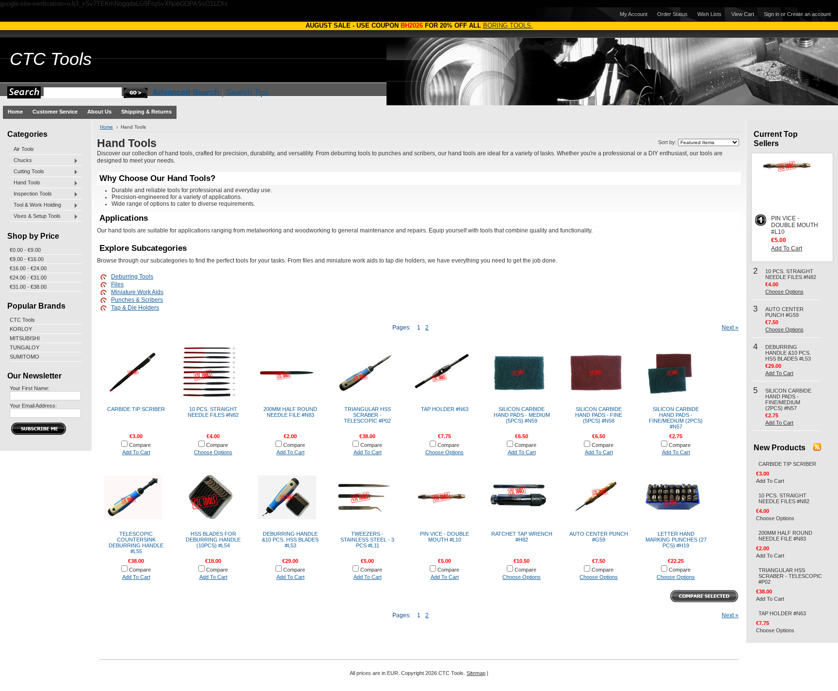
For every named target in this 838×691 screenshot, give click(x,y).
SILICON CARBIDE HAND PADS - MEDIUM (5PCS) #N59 (522, 415)
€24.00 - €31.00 (28, 277)
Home (106, 127)
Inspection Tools (31, 194)
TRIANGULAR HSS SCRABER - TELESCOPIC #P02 (367, 415)
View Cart (742, 14)
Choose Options (213, 452)
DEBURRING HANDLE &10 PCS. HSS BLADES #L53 (290, 539)
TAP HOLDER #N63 (444, 409)
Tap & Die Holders (135, 308)
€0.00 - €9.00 (25, 250)
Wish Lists (709, 14)
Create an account (809, 14)
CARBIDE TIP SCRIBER (136, 409)
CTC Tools (22, 320)
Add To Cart (136, 452)
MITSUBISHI (25, 338)
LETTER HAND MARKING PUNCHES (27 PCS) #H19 (676, 539)
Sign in (771, 14)
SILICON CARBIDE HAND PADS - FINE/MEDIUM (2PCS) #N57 (676, 417)
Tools (51, 59)
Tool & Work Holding (35, 205)
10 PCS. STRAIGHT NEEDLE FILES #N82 (213, 412)
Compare (140, 445)
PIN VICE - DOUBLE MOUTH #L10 (444, 537)
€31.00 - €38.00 (28, 287)
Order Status (672, 14)
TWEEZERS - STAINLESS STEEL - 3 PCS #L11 (367, 539)
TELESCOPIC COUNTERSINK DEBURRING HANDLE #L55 (136, 542)
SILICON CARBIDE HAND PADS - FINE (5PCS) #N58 (598, 415)
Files (117, 284)
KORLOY (21, 329)
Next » (730, 327)
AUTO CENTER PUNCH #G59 (598, 537)
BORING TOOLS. (508, 25)
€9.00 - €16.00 (27, 259)
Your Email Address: (33, 406)
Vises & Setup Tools (35, 216)
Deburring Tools (132, 277)
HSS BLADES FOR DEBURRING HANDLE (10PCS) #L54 (213, 539)
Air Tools (24, 149)
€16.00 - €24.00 (28, 268)
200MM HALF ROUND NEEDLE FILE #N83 (290, 412)
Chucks (21, 160)
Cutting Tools (27, 171)
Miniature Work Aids (137, 292)
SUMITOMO (24, 357)
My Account (633, 14)
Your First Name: (29, 388)
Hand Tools (25, 183)
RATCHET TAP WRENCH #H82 (521, 537)
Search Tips (247, 92)
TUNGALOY (24, 347)
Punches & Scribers (137, 300)
